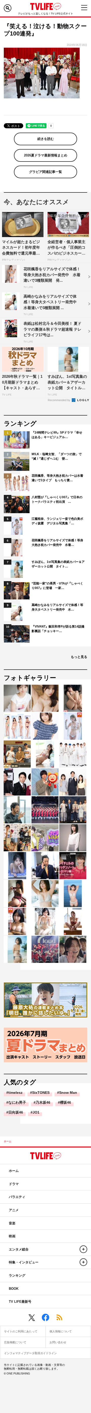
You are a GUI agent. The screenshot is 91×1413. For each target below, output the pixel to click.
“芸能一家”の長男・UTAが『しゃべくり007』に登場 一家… (57, 586)
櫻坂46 (65, 1102)
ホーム (7, 1141)
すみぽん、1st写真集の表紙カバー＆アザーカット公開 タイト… (58, 564)
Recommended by (59, 400)
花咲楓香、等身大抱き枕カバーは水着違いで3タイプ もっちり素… (57, 478)
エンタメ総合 (19, 1249)
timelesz (15, 1092)
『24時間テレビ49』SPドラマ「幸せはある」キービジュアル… (57, 435)
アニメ (14, 1210)
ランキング (17, 1275)
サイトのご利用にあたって (20, 1331)
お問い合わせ (58, 1342)
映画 (12, 1236)
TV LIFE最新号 (20, 1301)
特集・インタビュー (23, 1262)
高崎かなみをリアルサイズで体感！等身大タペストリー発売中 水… (57, 607)
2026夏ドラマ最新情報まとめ (45, 155)
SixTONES (41, 1092)
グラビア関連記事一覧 (45, 172)
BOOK (13, 1289)
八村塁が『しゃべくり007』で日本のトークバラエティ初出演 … (57, 499)
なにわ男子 (17, 1102)
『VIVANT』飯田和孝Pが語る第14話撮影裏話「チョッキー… (58, 629)
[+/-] (83, 1249)
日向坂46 (15, 1112)
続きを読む (45, 139)
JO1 (36, 1112)
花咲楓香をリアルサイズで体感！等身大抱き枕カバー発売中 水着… (57, 543)
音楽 (12, 1223)
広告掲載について (15, 1342)
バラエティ (17, 1197)
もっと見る (79, 657)
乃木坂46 (43, 1102)
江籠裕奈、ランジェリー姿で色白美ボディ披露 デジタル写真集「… (57, 521)
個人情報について (61, 1331)
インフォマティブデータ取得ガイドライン (30, 1353)
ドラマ (14, 1184)
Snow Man (68, 1092)
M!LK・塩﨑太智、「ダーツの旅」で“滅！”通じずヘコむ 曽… (57, 456)
